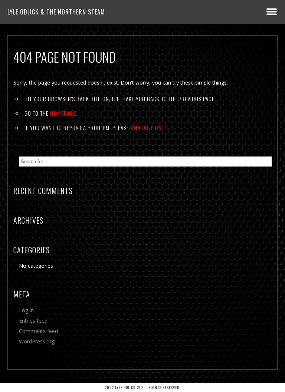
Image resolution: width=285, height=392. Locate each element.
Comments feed (38, 331)
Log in (26, 310)
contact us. (147, 127)
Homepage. (64, 113)
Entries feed (33, 320)
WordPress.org (37, 341)
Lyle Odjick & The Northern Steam (56, 11)
